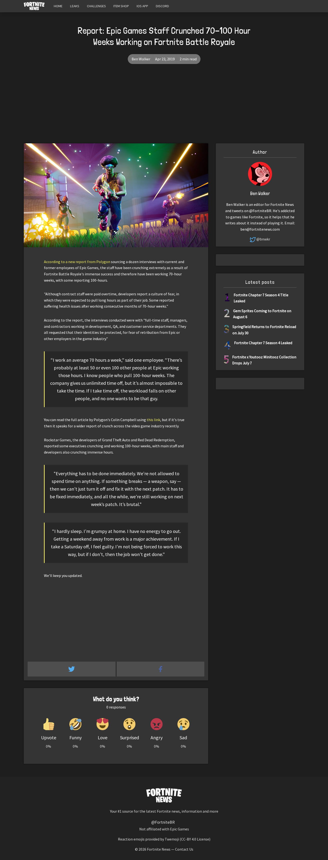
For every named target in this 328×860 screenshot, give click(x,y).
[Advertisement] (164, 107)
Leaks (74, 6)
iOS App (142, 6)
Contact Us (184, 849)
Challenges (96, 6)
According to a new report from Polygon (77, 261)
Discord (162, 6)
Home (58, 6)
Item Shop (121, 6)
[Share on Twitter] (72, 669)
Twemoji (172, 839)
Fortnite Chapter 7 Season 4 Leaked (263, 342)
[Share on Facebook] (160, 669)
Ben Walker (141, 59)
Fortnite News (158, 849)
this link (153, 419)
